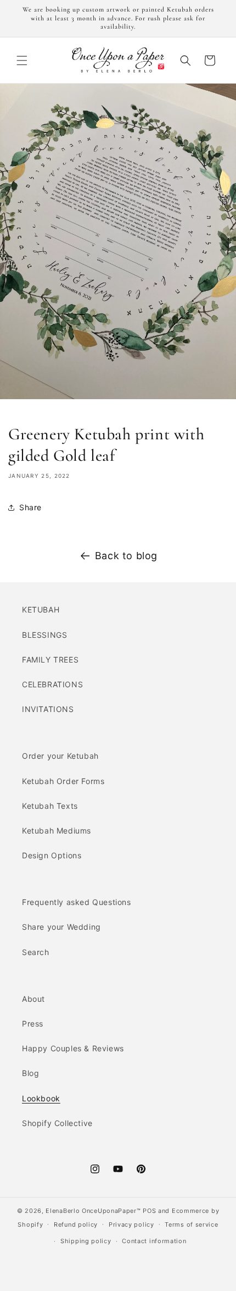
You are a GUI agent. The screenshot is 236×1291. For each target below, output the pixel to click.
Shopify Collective (57, 1123)
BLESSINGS (44, 634)
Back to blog (126, 555)
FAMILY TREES (50, 659)
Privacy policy (131, 1224)
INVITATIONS (48, 709)
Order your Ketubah (60, 755)
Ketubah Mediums (56, 830)
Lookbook (41, 1098)
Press (32, 1023)
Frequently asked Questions (76, 902)
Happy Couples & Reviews (73, 1048)
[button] (22, 60)
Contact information (154, 1241)
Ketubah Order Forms (63, 781)
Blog (30, 1073)
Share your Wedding (61, 926)
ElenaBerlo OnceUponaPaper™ (93, 1211)
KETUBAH (40, 609)
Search (35, 952)
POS (149, 1211)
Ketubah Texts (50, 805)
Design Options (51, 855)
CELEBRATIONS (52, 684)
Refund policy (76, 1224)
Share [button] (30, 507)
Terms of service (191, 1224)
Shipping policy (85, 1241)
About (33, 998)
